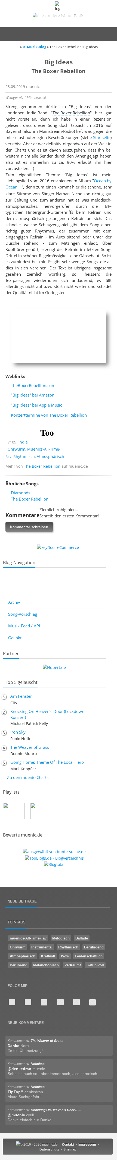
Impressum (87, 1144)
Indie (23, 442)
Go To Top (58, 884)
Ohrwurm (16, 449)
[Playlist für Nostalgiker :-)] (68, 812)
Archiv (14, 602)
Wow (65, 956)
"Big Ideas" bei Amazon (32, 395)
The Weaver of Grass (29, 747)
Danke (13, 1045)
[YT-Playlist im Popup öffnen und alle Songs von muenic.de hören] (14, 812)
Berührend (18, 965)
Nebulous (38, 1064)
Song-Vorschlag (22, 614)
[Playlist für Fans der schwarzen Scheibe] (96, 812)
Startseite (101, 137)
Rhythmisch (24, 456)
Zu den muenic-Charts (27, 777)
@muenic (16, 1115)
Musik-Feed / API (24, 625)
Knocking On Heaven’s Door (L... (56, 1110)
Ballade (81, 938)
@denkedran (19, 1069)
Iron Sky (18, 732)
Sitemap (69, 1149)
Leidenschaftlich (89, 956)
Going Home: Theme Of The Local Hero (47, 762)
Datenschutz (49, 1149)
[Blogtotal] (54, 864)
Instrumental (42, 947)
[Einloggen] (83, 34)
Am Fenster (21, 696)
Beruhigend (94, 947)
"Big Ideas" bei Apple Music (36, 405)
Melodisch (61, 938)
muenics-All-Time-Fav (28, 938)
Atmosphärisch (50, 456)
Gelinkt (14, 637)
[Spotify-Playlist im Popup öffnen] (41, 812)
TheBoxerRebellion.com (33, 385)
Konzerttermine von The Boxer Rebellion (49, 415)
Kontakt (68, 1144)
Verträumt (72, 965)
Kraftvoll (48, 956)
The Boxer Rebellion (42, 466)
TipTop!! (15, 1092)
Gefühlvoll (95, 965)
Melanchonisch (46, 965)
